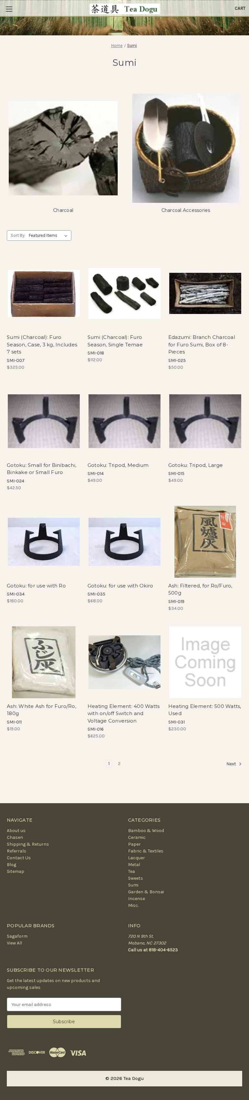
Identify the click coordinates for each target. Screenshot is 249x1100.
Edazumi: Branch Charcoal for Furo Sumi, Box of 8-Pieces (201, 344)
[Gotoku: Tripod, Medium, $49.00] (124, 421)
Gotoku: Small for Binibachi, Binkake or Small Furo (41, 469)
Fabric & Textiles (145, 851)
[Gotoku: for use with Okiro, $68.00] (124, 542)
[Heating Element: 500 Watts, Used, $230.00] (205, 662)
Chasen (15, 837)
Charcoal (63, 210)
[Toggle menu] (9, 9)
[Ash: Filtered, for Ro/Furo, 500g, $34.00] (205, 542)
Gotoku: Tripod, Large (195, 465)
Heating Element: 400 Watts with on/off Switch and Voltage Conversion (124, 713)
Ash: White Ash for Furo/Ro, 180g (41, 710)
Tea (131, 871)
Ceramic (137, 837)
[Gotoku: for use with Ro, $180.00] (44, 542)
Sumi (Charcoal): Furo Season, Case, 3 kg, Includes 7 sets (42, 344)
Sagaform (17, 936)
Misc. (133, 905)
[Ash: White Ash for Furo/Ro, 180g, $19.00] (44, 662)
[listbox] (49, 235)
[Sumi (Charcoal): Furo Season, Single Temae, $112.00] (124, 294)
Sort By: (18, 235)
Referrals (16, 851)
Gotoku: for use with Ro (36, 586)
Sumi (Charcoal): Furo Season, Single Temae (115, 341)
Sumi (133, 885)
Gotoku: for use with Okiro (120, 586)
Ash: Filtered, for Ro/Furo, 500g (200, 589)
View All (14, 943)
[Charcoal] (63, 148)
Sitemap (15, 871)
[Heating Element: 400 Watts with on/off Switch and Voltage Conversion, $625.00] (124, 662)
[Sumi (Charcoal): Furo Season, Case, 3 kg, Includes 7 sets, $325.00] (44, 294)
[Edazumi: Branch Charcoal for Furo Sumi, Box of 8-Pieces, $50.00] (205, 294)
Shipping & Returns (28, 844)
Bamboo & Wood (146, 830)
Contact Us (19, 858)
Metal (134, 864)
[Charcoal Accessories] (186, 148)
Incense (136, 898)
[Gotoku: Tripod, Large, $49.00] (205, 421)
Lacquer (136, 858)
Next (231, 764)
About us (16, 830)
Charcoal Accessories (185, 210)
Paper (134, 844)
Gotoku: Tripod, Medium (118, 465)
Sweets (135, 878)
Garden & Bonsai (146, 892)
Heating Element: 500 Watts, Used (204, 710)
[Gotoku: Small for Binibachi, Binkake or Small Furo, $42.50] (44, 421)
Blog (11, 864)
